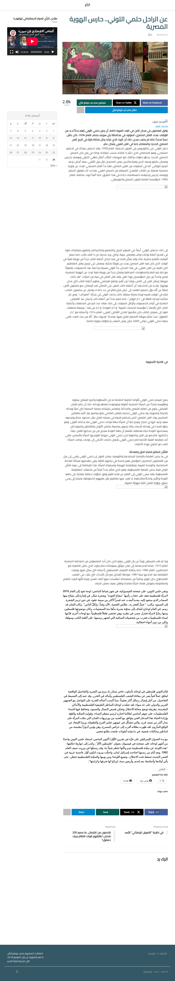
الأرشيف (163, 953)
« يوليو (53, 165)
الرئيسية (152, 953)
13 (18, 138)
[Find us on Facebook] (22, 972)
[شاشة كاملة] (11, 52)
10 (39, 138)
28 (11, 152)
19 (25, 145)
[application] (32, 41)
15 (53, 145)
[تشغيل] (53, 52)
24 (39, 152)
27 (18, 152)
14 (11, 138)
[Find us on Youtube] (12, 972)
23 (46, 152)
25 (33, 152)
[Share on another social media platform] (80, 110)
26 (25, 152)
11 (33, 138)
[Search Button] (10, 5)
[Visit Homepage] (87, 5)
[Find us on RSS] (8, 972)
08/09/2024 (162, 35)
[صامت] (17, 52)
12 (25, 138)
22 (53, 152)
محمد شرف (161, 126)
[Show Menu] (164, 5)
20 (18, 145)
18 (33, 145)
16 (46, 145)
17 (39, 145)
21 (11, 145)
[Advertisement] (32, 83)
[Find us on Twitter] (17, 972)
